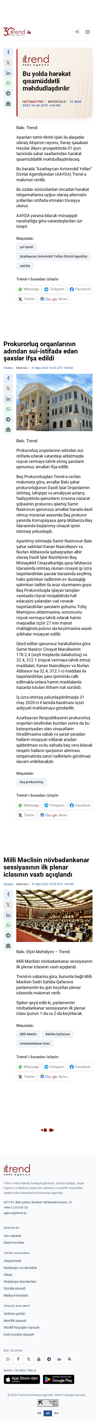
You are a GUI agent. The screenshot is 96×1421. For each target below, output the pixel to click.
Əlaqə (8, 1274)
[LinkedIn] (59, 1359)
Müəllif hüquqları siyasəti (21, 1327)
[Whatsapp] (8, 1359)
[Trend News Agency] (17, 1170)
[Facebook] (18, 1359)
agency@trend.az (15, 1213)
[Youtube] (38, 1359)
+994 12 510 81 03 (16, 1207)
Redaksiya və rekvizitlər (20, 1268)
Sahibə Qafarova (57, 1034)
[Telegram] (49, 1359)
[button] (8, 52)
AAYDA (25, 266)
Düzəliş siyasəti (15, 1288)
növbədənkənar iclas (35, 1043)
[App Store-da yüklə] (22, 1379)
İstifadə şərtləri (14, 1314)
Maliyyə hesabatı (16, 1295)
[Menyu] (88, 31)
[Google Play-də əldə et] (58, 1379)
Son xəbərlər (12, 1236)
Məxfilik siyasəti (15, 1321)
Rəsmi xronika (14, 1242)
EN (39, 1413)
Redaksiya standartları (20, 1281)
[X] (28, 1359)
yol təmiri (27, 247)
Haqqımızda (12, 1261)
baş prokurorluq (31, 782)
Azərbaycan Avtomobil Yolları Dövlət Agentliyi (53, 256)
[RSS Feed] (69, 1359)
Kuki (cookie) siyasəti (19, 1334)
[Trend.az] (17, 32)
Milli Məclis (28, 1034)
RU (56, 1413)
